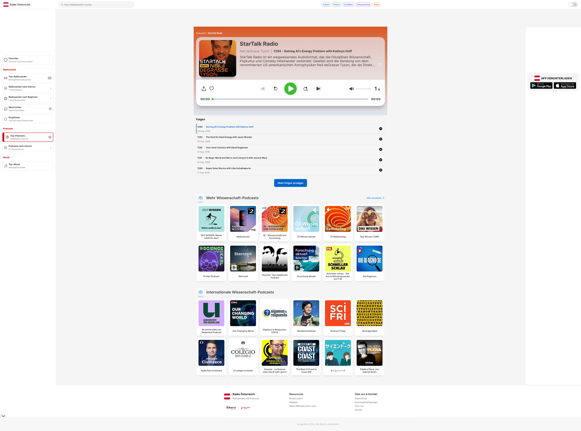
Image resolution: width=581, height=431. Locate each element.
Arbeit (326, 4)
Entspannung (363, 4)
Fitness (336, 4)
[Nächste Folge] (317, 88)
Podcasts (200, 33)
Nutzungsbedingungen (366, 402)
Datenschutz (361, 398)
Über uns (359, 406)
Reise (376, 4)
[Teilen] (203, 88)
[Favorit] (211, 88)
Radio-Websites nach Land (302, 406)
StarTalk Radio (215, 33)
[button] (352, 89)
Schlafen (348, 4)
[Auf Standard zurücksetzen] (275, 88)
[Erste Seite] (305, 88)
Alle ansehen (373, 197)
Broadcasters (296, 398)
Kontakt (358, 409)
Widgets (293, 402)
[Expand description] (380, 65)
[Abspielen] (290, 88)
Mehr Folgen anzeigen (290, 182)
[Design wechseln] (572, 4)
